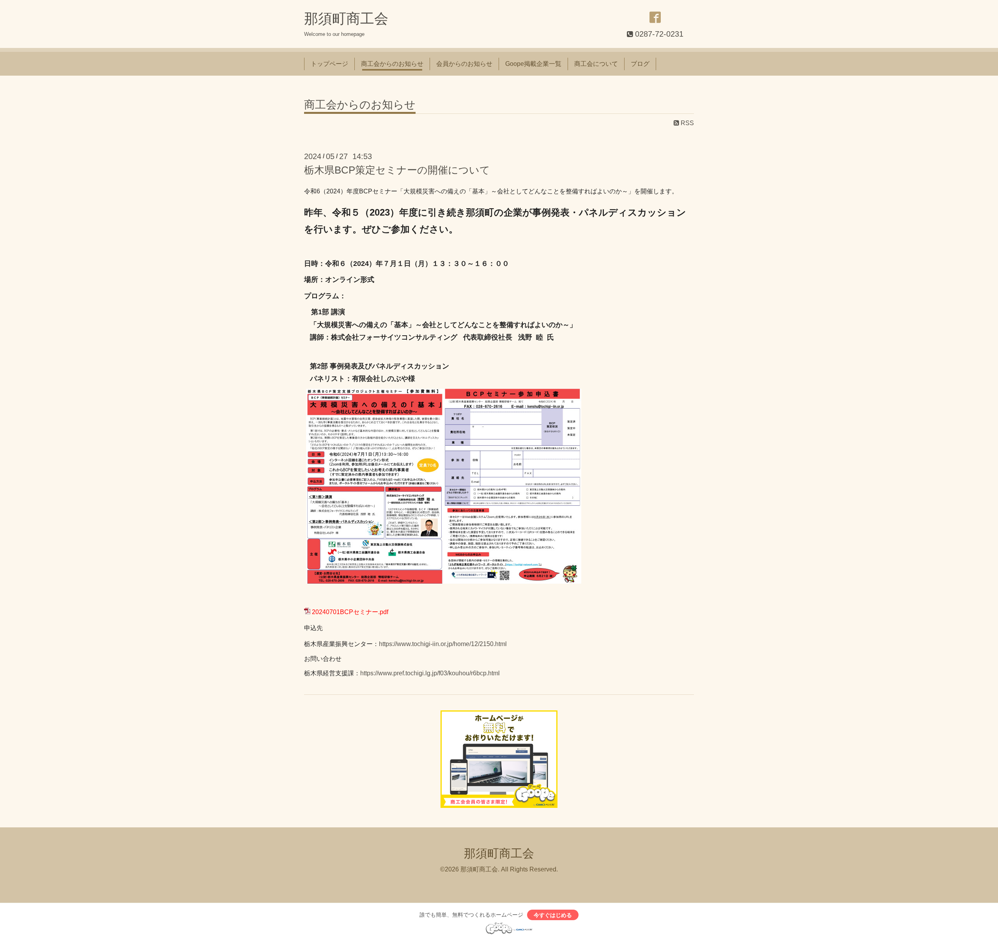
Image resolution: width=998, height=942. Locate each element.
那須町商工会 (346, 19)
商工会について (596, 63)
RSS (686, 123)
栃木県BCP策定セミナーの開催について (397, 170)
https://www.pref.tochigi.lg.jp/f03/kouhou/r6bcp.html (430, 673)
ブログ (640, 63)
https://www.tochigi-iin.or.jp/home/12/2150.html (443, 644)
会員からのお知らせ (464, 63)
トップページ (329, 63)
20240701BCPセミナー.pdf (350, 612)
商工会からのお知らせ (392, 63)
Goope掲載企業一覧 (533, 63)
